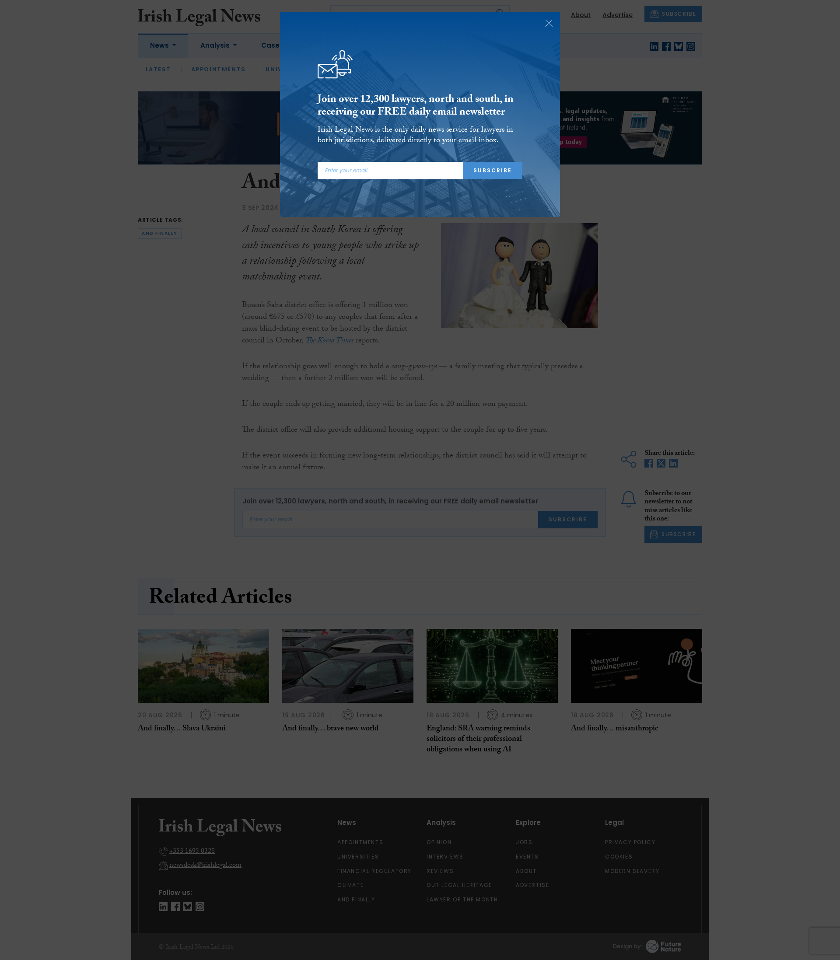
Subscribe (492, 170)
